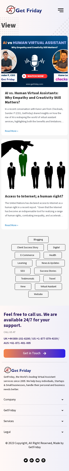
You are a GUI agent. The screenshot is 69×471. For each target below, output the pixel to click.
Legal (7, 432)
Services (9, 421)
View (23, 286)
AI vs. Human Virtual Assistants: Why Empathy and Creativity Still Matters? (33, 98)
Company (10, 400)
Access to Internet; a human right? (34, 196)
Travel (52, 278)
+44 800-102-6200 (19, 339)
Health (52, 255)
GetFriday (10, 410)
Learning (22, 263)
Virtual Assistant (48, 286)
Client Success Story (27, 247)
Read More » (11, 131)
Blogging (38, 239)
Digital (56, 247)
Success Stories (48, 271)
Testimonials (27, 278)
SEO (22, 271)
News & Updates (50, 263)
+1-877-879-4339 (47, 339)
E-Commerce (27, 255)
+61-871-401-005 (20, 343)
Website (38, 294)
